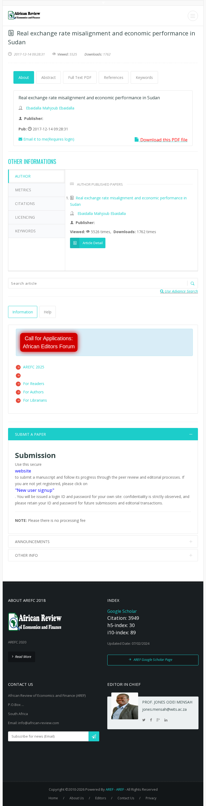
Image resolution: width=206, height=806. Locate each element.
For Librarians (35, 400)
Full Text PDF (79, 77)
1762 (107, 54)
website (23, 471)
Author (23, 176)
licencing (25, 217)
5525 (73, 54)
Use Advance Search (181, 291)
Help (48, 311)
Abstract (48, 77)
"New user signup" (34, 490)
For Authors (33, 391)
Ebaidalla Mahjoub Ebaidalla (50, 108)
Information (22, 311)
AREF (109, 789)
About (24, 77)
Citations (25, 203)
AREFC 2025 (33, 366)
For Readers (33, 383)
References (113, 77)
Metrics (23, 189)
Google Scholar (122, 611)
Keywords (144, 77)
